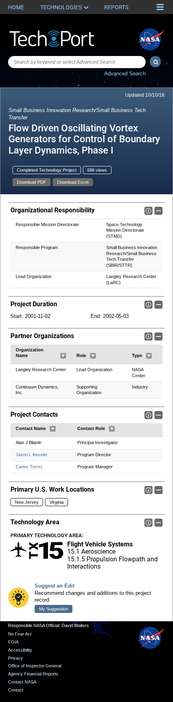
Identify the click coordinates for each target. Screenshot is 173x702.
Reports (116, 7)
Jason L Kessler (31, 454)
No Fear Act (19, 633)
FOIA (13, 642)
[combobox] (77, 62)
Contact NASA (22, 681)
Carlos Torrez (29, 466)
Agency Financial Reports (33, 673)
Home (16, 7)
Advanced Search (125, 74)
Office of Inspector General (34, 665)
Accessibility (20, 650)
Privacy (15, 658)
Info (148, 211)
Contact (15, 689)
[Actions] (63, 356)
